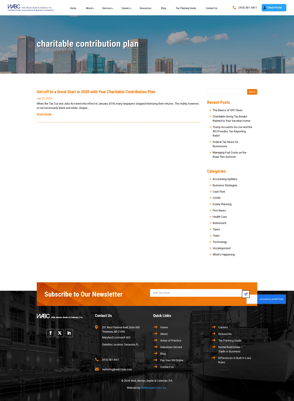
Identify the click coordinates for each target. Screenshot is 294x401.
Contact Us (211, 8)
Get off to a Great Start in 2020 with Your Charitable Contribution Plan (96, 91)
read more (44, 114)
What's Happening (224, 254)
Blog (163, 8)
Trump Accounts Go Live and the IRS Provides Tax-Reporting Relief (232, 131)
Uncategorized (221, 248)
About (89, 8)
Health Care (220, 216)
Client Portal (274, 7)
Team (216, 235)
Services (107, 8)
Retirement (219, 223)
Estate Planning (222, 204)
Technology (220, 242)
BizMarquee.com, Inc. (154, 387)
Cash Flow (219, 191)
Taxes (216, 229)
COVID (217, 198)
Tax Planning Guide (186, 8)
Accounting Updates (225, 179)
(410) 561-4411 (110, 359)
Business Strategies (225, 185)
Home (73, 8)
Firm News (219, 210)
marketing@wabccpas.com (117, 369)
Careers (125, 8)
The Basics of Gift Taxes (228, 110)
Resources (145, 8)
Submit (246, 294)
